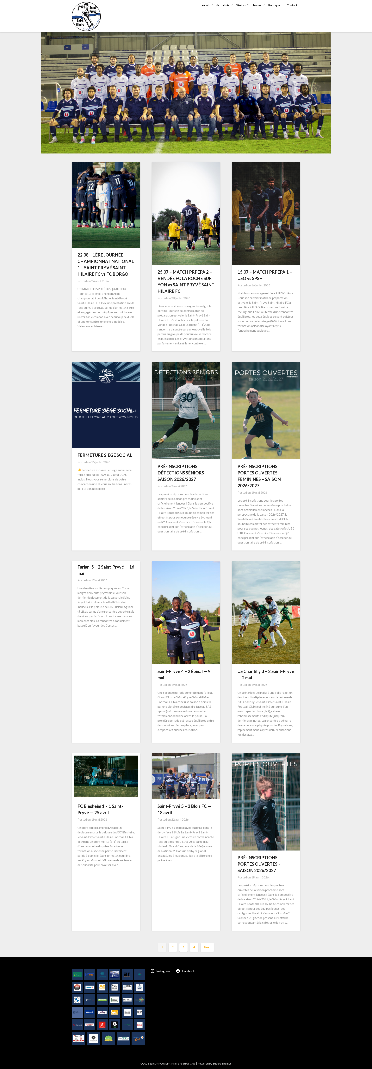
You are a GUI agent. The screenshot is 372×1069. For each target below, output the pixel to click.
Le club (205, 5)
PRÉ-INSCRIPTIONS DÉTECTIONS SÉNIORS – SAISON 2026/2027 (182, 473)
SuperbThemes (222, 1063)
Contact (292, 5)
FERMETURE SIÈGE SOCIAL (105, 455)
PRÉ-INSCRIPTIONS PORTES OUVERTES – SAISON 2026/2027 (259, 864)
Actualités (222, 5)
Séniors (241, 5)
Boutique (274, 5)
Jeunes (257, 5)
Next (207, 947)
